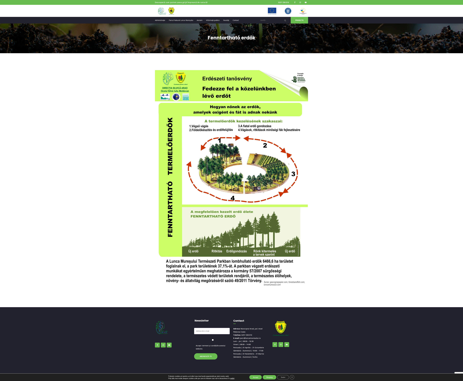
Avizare (199, 20)
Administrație (160, 20)
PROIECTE (299, 20)
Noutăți (226, 20)
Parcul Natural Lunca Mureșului (181, 20)
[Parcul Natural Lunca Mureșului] (167, 11)
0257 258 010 (283, 2)
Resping (269, 377)
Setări (283, 377)
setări (232, 378)
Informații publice (213, 20)
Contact (236, 20)
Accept (255, 377)
